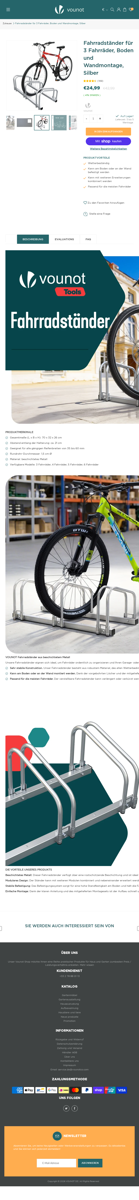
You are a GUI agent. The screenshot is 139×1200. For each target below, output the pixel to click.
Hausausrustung (69, 1004)
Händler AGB (69, 1052)
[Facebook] (74, 1108)
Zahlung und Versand (69, 1048)
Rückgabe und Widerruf (70, 1039)
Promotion (69, 1021)
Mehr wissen (87, 965)
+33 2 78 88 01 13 (70, 976)
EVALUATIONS (64, 239)
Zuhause (7, 23)
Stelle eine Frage (99, 213)
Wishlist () (132, 9)
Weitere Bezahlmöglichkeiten (108, 148)
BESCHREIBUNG (33, 239)
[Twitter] (66, 1108)
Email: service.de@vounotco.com (69, 1069)
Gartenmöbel (69, 995)
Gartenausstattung (69, 999)
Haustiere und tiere (69, 1012)
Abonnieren (90, 1163)
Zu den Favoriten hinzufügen (106, 202)
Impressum (69, 1065)
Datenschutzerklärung (69, 1044)
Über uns (69, 1057)
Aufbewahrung (69, 1008)
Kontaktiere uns (69, 1061)
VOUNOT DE (72, 1181)
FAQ (88, 239)
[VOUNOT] (87, 106)
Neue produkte (69, 1017)
